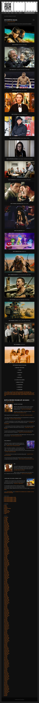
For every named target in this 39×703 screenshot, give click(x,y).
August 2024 (6, 542)
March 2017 (6, 634)
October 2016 (6, 639)
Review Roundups (9, 491)
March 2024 (6, 546)
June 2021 (5, 580)
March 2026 (6, 522)
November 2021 (6, 575)
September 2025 (6, 528)
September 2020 (6, 590)
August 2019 (6, 603)
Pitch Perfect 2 (6, 492)
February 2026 (6, 523)
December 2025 (6, 525)
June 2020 (5, 593)
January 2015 (6, 661)
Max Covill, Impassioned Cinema (16, 435)
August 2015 (6, 654)
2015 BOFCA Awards (10, 20)
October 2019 (6, 601)
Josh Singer (8, 393)
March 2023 (6, 559)
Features (5, 506)
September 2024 (6, 541)
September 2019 (6, 602)
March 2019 (6, 609)
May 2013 (5, 682)
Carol (16, 392)
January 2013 (6, 687)
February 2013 (6, 686)
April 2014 (5, 671)
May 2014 (5, 670)
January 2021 (6, 585)
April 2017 (5, 633)
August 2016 (6, 641)
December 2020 (6, 586)
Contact (16, 12)
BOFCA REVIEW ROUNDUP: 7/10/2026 (10, 500)
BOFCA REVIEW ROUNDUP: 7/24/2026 (10, 499)
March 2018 (6, 621)
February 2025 (6, 536)
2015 (12, 391)
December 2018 (6, 612)
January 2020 (6, 598)
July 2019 (5, 604)
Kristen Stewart (15, 393)
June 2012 (5, 694)
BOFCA (22, 391)
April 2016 (5, 646)
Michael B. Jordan (31, 393)
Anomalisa (16, 391)
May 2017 (5, 632)
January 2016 (6, 649)
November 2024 (6, 539)
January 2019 (6, 611)
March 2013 (6, 685)
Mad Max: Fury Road (21, 393)
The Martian (25, 394)
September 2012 (6, 691)
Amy (14, 391)
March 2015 (6, 659)
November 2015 (6, 651)
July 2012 (5, 693)
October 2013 (6, 677)
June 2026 (5, 519)
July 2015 (5, 655)
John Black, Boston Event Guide (10, 451)
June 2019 (5, 605)
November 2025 (6, 526)
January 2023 (6, 561)
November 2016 (6, 638)
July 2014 (5, 668)
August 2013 (6, 679)
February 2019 (6, 610)
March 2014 (6, 672)
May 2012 (5, 695)
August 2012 (6, 692)
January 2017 (6, 636)
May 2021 (5, 581)
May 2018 (5, 619)
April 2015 (5, 658)
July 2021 (5, 579)
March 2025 (6, 535)
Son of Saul (10, 394)
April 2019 (5, 608)
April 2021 (5, 582)
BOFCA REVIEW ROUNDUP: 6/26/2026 (10, 501)
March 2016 (6, 647)
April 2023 (5, 558)
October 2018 (6, 614)
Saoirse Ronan (6, 394)
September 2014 (6, 666)
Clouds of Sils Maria (20, 392)
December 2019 (6, 599)
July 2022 (5, 566)
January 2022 (6, 573)
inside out (31, 392)
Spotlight (13, 394)
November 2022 (6, 563)
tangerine (22, 394)
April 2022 (5, 570)
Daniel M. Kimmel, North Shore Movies (25, 432)
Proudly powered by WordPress (19, 699)
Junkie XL (11, 393)
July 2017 (5, 630)
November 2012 (6, 689)
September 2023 (6, 553)
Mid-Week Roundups (7, 508)
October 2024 (6, 540)
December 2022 (6, 562)
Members (20, 12)
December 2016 (6, 637)
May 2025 (5, 533)
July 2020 (5, 592)
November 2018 (6, 613)
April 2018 (5, 620)
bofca (14, 21)
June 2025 (5, 532)
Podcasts (5, 509)
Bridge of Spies (10, 392)
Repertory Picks (6, 510)
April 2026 (5, 521)
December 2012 (6, 688)
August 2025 (6, 529)
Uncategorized (6, 512)
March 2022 (6, 571)
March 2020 (6, 596)
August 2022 (6, 565)
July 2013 (5, 680)
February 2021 (6, 584)
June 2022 (5, 567)
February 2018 (6, 622)
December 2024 (6, 538)
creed (24, 392)
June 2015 (5, 656)
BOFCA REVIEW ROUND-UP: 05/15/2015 (16, 400)
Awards (12, 12)
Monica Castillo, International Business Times (26, 458)
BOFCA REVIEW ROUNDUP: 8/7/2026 (10, 497)
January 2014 (6, 674)
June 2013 (5, 681)
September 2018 (6, 615)
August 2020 (6, 591)
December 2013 (6, 675)
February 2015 (6, 660)
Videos (5, 513)
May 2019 (5, 606)
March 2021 (6, 583)
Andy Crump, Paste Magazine (26, 409)
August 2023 (6, 554)
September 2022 (6, 564)
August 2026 (6, 517)
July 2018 (5, 617)
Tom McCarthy (30, 394)
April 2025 (5, 534)
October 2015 (6, 652)
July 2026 (5, 518)
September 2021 (6, 577)
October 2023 (6, 552)
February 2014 (6, 673)
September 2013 (6, 678)
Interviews (5, 507)
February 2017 (6, 635)
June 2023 (5, 556)
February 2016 (6, 648)
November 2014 (6, 663)
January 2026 (6, 524)
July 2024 (5, 543)
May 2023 (5, 557)
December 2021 (6, 574)
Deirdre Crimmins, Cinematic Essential (13, 445)
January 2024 (6, 548)
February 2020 (6, 597)
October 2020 (6, 589)
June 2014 (5, 669)
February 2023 (6, 560)
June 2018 (5, 618)
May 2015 (5, 657)
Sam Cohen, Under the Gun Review (26, 415)
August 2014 (6, 667)
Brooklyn (14, 392)
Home (5, 12)
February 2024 (6, 547)
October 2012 (6, 690)
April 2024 (5, 545)
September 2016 (6, 640)
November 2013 (6, 676)
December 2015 (6, 650)
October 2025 (6, 527)
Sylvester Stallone (18, 394)
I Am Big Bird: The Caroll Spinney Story (20, 491)
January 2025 (6, 537)
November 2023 (6, 551)
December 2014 (6, 662)
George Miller (27, 392)
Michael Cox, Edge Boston (18, 483)
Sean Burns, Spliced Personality (15, 418)
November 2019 (6, 600)
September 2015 (6, 653)
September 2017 (6, 628)
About (9, 12)
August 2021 (6, 578)
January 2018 (6, 623)
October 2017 (6, 627)
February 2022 (6, 572)
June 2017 (5, 631)
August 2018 (6, 616)
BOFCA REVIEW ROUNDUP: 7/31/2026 (10, 498)
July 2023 (5, 555)
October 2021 (6, 576)
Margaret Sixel (26, 393)
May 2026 (5, 520)
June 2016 (5, 643)
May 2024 (5, 544)
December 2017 (6, 624)
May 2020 (5, 594)
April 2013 (5, 684)
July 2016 (5, 642)
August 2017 (6, 629)
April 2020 (5, 595)
